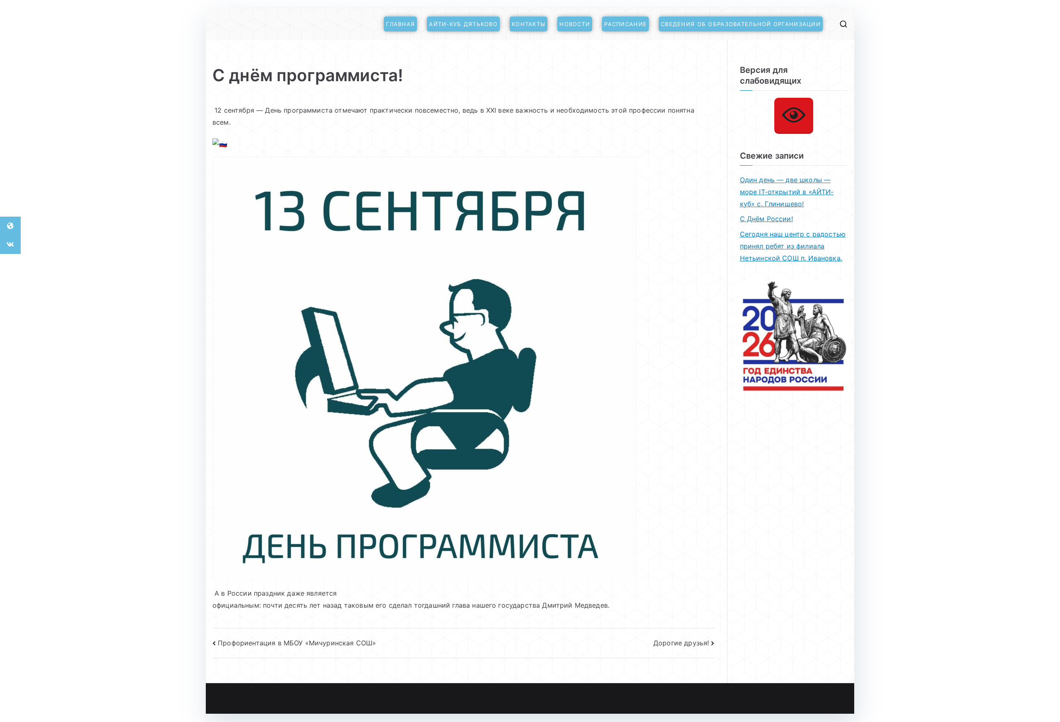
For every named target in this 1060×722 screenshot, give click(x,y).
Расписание (625, 24)
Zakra (395, 698)
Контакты (528, 24)
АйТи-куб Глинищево (311, 698)
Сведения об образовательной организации (741, 24)
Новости (574, 24)
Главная (400, 24)
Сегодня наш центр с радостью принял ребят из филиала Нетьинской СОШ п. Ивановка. (793, 246)
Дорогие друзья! (681, 643)
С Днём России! (766, 219)
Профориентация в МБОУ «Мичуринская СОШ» (297, 643)
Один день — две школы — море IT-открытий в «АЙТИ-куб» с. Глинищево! (787, 192)
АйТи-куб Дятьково (463, 24)
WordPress (424, 698)
